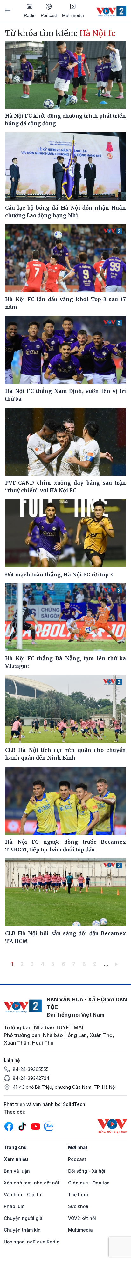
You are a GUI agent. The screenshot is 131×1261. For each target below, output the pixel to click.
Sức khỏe (78, 1206)
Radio (30, 15)
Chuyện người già (23, 1218)
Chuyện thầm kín (22, 1230)
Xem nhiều (16, 1159)
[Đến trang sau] (117, 964)
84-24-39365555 (31, 1069)
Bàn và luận (17, 1171)
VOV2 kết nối (82, 1218)
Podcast (49, 15)
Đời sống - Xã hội (86, 1171)
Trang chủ (15, 1147)
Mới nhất (77, 1147)
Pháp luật (14, 1206)
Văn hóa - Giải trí (22, 1194)
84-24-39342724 (31, 1078)
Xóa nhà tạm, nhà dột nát (31, 1182)
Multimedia (73, 15)
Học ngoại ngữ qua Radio (31, 1241)
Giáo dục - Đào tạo (89, 1182)
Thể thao (78, 1194)
